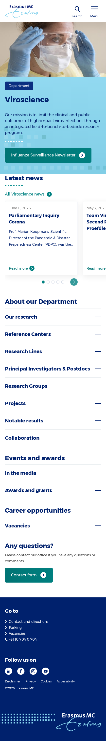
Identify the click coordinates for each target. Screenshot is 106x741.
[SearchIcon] (77, 9)
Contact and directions (28, 621)
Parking (15, 627)
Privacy (30, 681)
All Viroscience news (24, 194)
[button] (74, 282)
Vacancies (17, 633)
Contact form (24, 575)
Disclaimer (12, 681)
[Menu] (95, 9)
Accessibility (66, 681)
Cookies (46, 681)
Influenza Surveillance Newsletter (43, 155)
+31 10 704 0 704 (23, 639)
